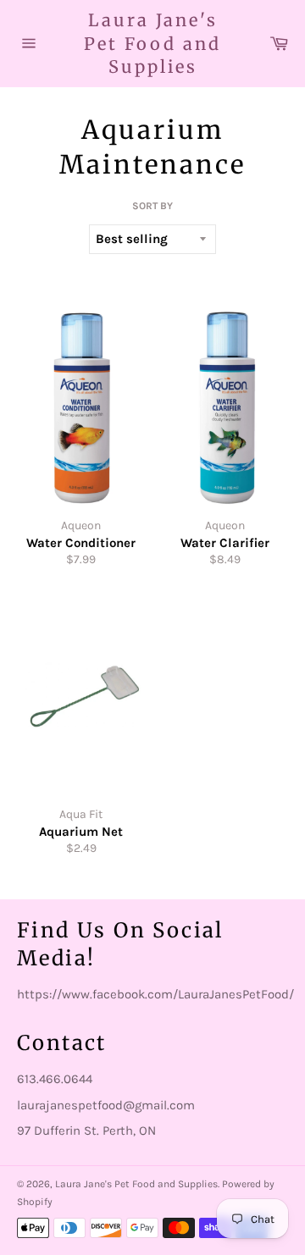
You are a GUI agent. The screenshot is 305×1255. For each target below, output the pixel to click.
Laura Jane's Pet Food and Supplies (152, 43)
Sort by (152, 206)
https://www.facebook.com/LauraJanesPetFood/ (155, 994)
